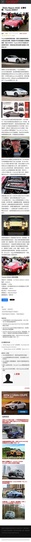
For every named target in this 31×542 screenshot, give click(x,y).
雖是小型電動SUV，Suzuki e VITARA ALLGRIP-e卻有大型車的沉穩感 (12, 462)
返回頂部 (27, 388)
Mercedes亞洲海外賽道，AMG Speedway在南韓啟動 (16, 369)
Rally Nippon (20, 314)
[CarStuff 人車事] (12, 0)
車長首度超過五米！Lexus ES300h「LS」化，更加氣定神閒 (15, 482)
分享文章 (4, 300)
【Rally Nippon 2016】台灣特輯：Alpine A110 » (16, 349)
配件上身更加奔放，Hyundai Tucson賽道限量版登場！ (16, 365)
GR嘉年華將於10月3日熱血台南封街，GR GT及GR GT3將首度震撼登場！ (15, 321)
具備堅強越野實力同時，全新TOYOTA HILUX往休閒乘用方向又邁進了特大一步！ (16, 336)
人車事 (6, 33)
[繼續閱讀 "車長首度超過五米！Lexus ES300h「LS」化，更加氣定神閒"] (13, 492)
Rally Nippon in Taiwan (8, 314)
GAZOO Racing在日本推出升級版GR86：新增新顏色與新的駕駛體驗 (16, 328)
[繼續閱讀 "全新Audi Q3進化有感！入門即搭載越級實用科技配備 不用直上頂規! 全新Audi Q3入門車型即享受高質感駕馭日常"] (13, 432)
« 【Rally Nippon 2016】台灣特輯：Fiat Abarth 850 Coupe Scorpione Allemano (15, 346)
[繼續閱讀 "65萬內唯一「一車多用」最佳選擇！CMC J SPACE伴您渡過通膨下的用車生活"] (13, 512)
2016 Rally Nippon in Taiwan (10, 311)
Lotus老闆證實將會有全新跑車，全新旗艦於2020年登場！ (16, 358)
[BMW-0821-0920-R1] (15, 403)
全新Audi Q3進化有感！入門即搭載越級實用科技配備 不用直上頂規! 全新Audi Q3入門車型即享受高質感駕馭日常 (15, 421)
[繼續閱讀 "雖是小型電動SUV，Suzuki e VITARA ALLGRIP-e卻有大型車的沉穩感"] (13, 472)
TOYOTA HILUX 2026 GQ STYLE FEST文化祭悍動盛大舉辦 (16, 324)
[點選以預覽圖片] (15, 22)
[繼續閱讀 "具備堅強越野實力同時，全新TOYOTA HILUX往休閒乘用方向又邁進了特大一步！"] (13, 452)
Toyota (4, 309)
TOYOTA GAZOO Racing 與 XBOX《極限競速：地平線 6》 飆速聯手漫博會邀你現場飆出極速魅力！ (16, 332)
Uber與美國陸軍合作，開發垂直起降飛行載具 (15, 355)
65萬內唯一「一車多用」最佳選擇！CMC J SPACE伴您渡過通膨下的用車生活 (13, 502)
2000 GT (10, 309)
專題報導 (25, 33)
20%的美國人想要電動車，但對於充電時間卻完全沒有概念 (16, 362)
